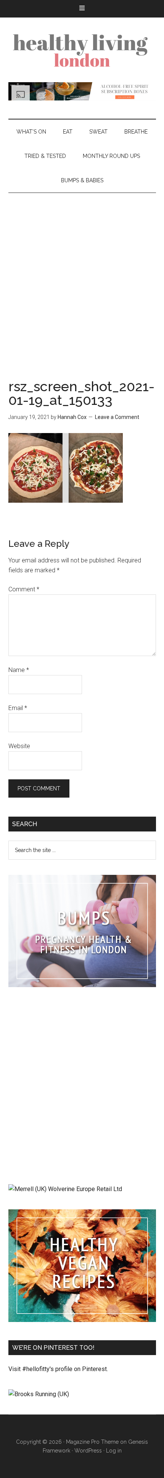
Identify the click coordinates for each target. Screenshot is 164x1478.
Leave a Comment (117, 417)
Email (17, 708)
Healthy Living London (82, 50)
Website (19, 746)
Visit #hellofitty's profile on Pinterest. (58, 1369)
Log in (114, 1451)
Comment (23, 589)
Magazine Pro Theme (92, 1442)
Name (18, 670)
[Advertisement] (82, 278)
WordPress (88, 1451)
